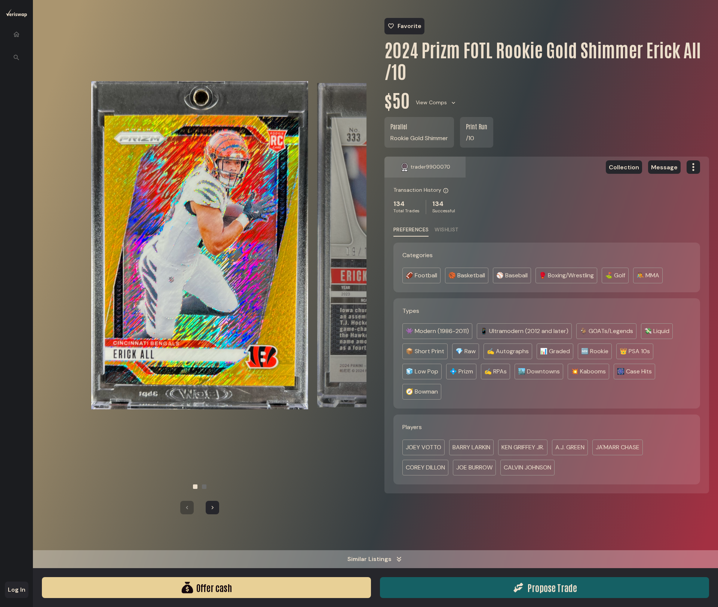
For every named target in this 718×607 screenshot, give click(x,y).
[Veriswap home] (16, 14)
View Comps (431, 102)
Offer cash (214, 587)
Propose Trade (552, 587)
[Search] (16, 57)
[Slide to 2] (204, 486)
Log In (16, 590)
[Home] (16, 34)
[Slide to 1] (195, 486)
